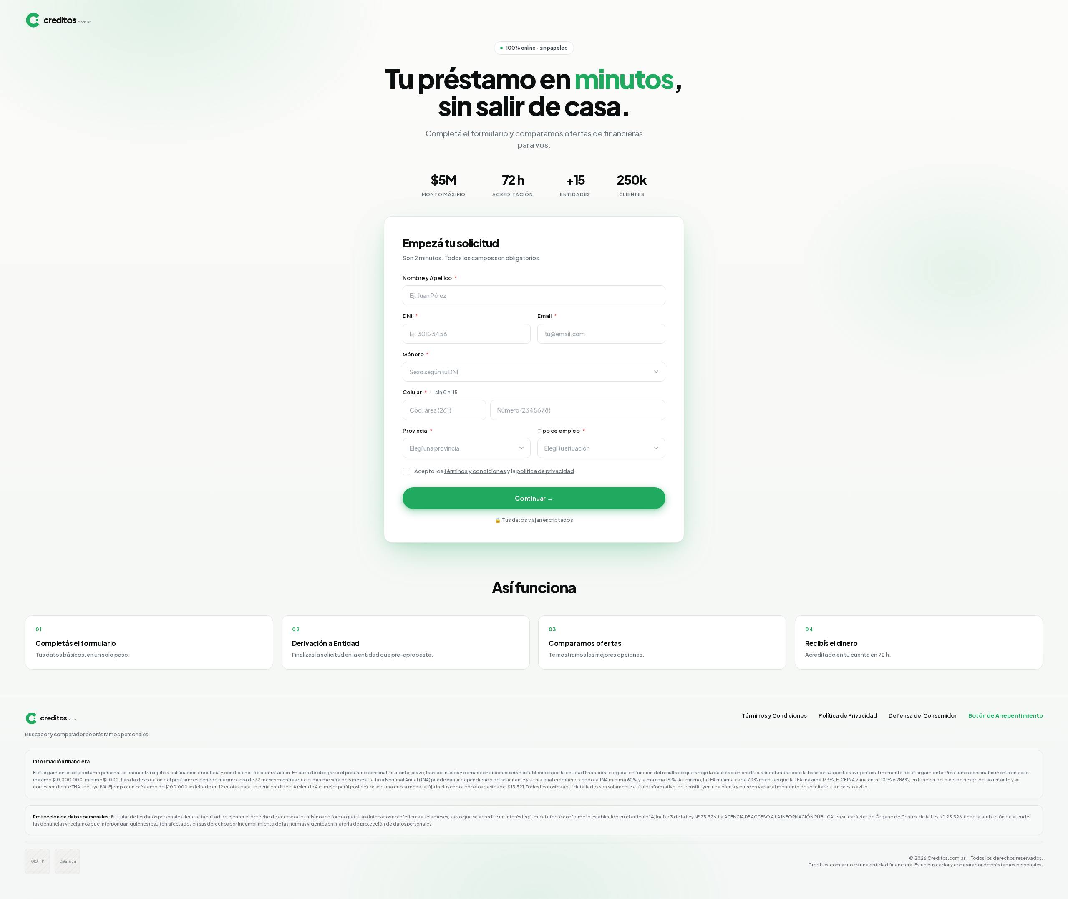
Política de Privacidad (848, 715)
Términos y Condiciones (774, 715)
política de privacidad (545, 471)
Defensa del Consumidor (923, 715)
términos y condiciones (475, 471)
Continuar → (534, 498)
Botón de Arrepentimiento (1005, 715)
